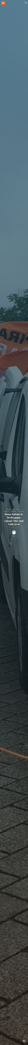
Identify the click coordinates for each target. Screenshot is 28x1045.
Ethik (13, 509)
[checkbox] (24, 1040)
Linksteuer (14, 511)
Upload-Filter (21, 511)
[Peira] (3, 3)
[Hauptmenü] (25, 3)
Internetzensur (7, 511)
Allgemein (8, 509)
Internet (18, 509)
